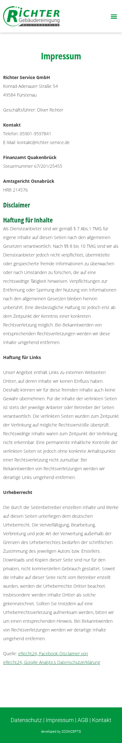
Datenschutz (26, 720)
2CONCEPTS (71, 732)
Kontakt (101, 720)
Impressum (60, 720)
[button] (114, 16)
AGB (83, 720)
